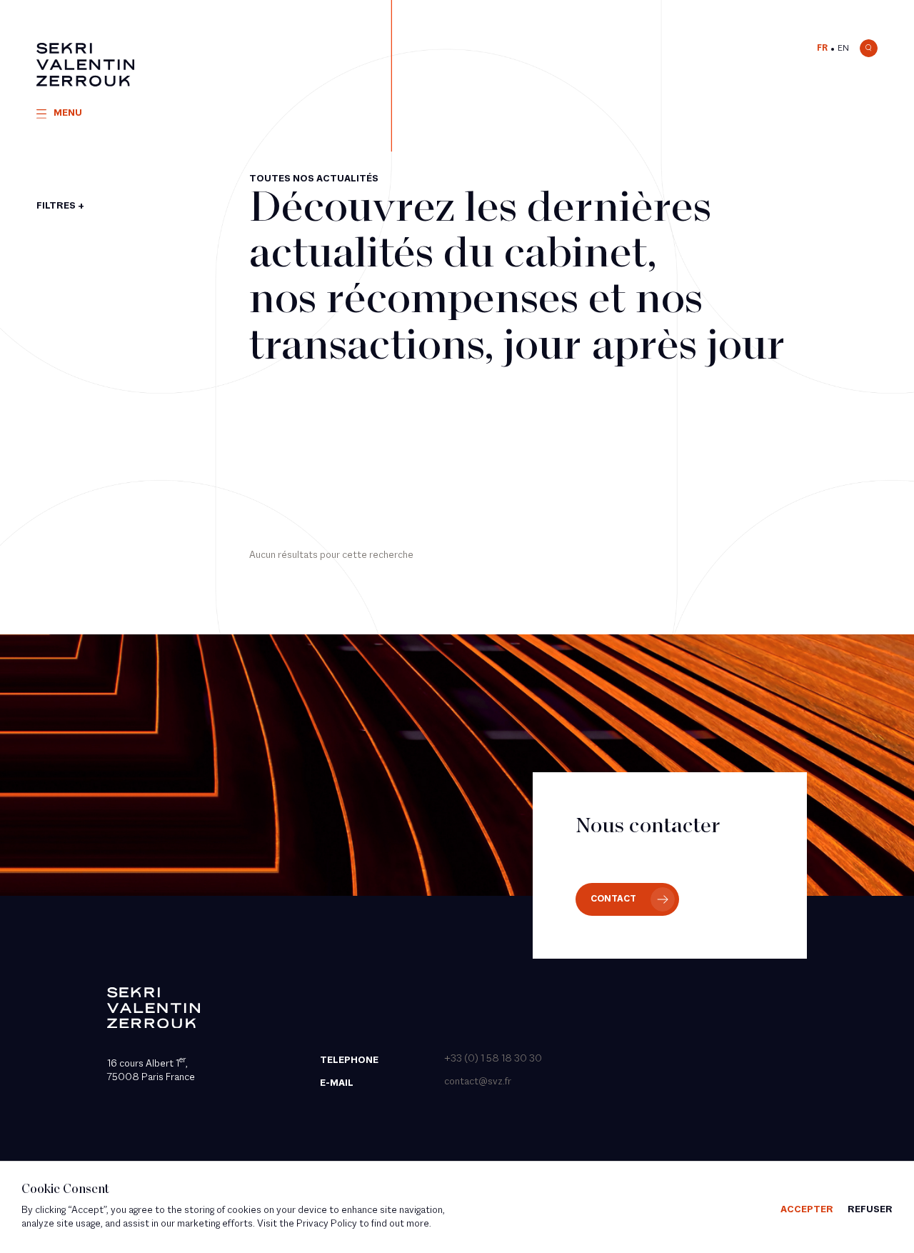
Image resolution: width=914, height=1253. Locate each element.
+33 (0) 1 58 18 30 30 (493, 1059)
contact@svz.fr (477, 1082)
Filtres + (60, 206)
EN (843, 49)
